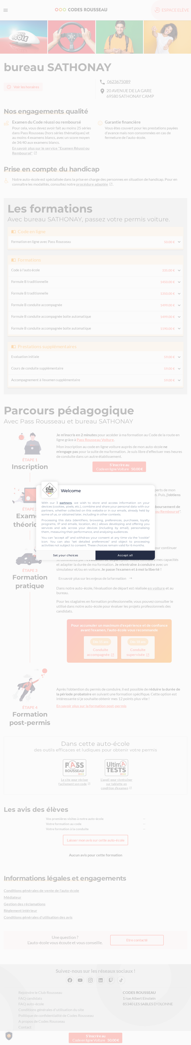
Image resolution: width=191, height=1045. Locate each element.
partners (66, 502)
